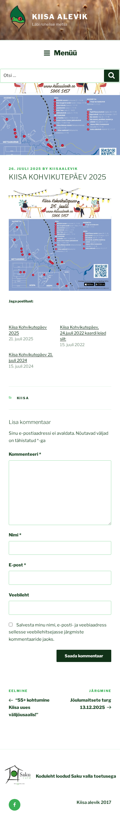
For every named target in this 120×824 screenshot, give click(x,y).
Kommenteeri (25, 454)
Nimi (15, 535)
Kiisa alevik (60, 17)
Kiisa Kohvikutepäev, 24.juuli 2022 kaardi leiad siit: (83, 333)
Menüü (65, 53)
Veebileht (19, 595)
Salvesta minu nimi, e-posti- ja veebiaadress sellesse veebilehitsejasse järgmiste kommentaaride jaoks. (58, 632)
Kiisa (23, 398)
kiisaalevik (64, 169)
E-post (17, 565)
